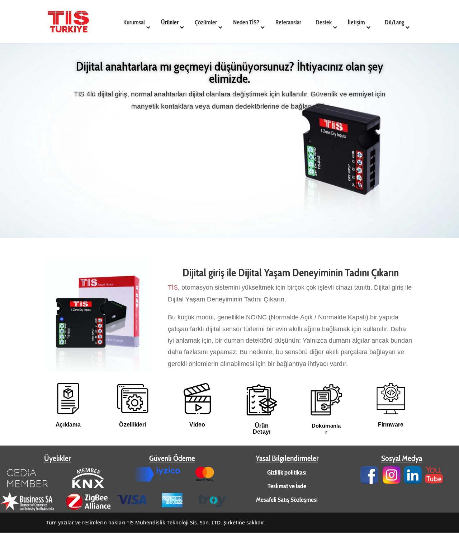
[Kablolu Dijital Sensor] (98, 370)
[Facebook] (369, 481)
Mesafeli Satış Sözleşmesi (287, 500)
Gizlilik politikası (287, 472)
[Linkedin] (413, 481)
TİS (173, 287)
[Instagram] (392, 481)
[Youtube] (434, 481)
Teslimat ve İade (287, 486)
